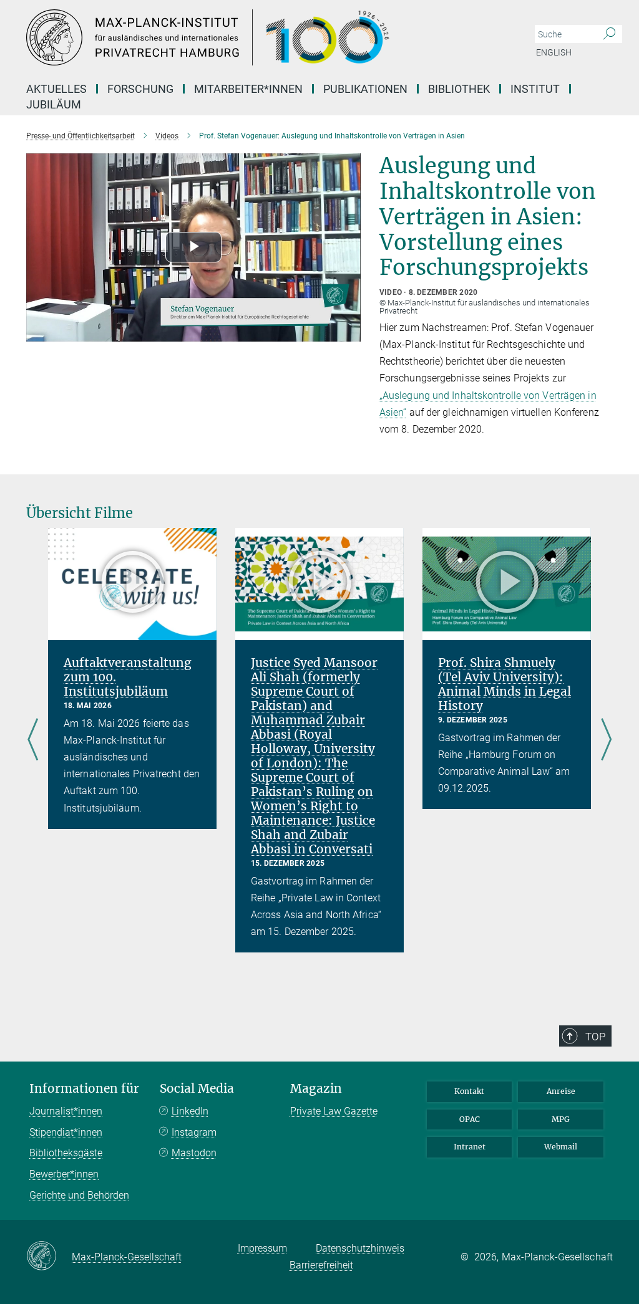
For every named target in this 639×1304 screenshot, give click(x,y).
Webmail (560, 1146)
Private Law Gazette (334, 1111)
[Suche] (609, 34)
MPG (561, 1119)
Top (595, 1036)
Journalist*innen (65, 1111)
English (554, 52)
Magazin (316, 1088)
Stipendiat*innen (65, 1132)
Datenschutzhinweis (360, 1248)
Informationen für (84, 1088)
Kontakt (469, 1091)
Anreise (561, 1091)
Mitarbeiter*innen (248, 88)
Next (606, 740)
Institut (535, 88)
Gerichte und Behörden (79, 1195)
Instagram (194, 1132)
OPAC (469, 1119)
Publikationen (365, 88)
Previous (32, 740)
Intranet (469, 1146)
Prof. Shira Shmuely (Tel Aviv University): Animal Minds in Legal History (504, 684)
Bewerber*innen (64, 1174)
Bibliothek (459, 88)
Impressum (262, 1248)
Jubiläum (53, 104)
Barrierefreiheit (321, 1265)
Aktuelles (56, 88)
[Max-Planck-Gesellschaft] (49, 1257)
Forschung (140, 88)
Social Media (197, 1088)
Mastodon (194, 1153)
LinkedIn (190, 1111)
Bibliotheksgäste (65, 1153)
